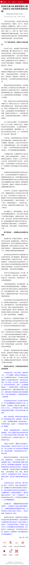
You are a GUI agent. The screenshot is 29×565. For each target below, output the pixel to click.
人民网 (8, 2)
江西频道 (13, 2)
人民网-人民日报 (21, 16)
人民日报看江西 (20, 2)
